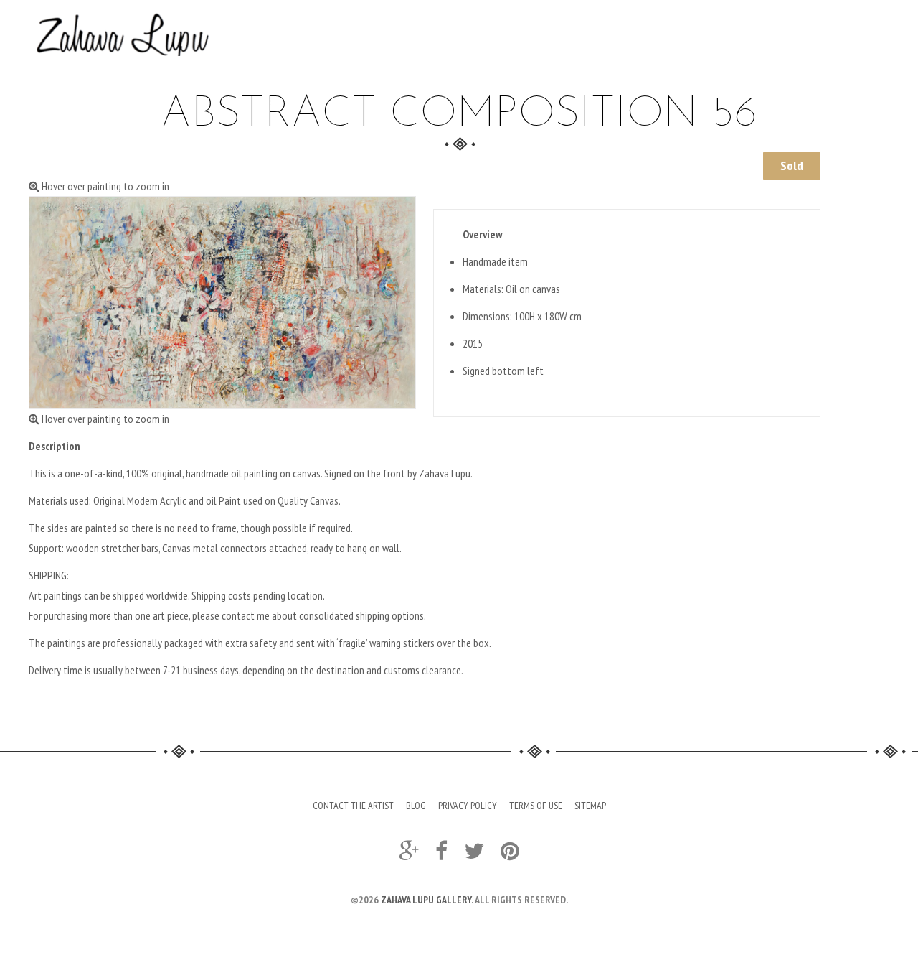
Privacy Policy (467, 805)
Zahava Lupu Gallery (426, 899)
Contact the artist (353, 805)
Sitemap (590, 805)
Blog (416, 805)
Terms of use (535, 805)
